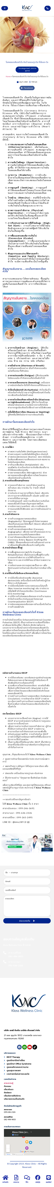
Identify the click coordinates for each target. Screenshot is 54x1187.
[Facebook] (19, 1047)
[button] (27, 88)
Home (8, 76)
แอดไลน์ (48, 1182)
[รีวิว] (27, 1177)
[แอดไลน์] (48, 1177)
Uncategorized (24, 68)
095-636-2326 (9, 1112)
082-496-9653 (10, 1119)
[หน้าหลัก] (5, 1177)
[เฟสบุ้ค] (37, 1177)
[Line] (24, 1047)
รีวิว (27, 1182)
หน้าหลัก (5, 1182)
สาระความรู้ (8, 1083)
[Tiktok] (34, 1047)
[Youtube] (29, 1047)
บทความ (16, 1182)
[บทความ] (16, 1177)
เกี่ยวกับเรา (8, 1089)
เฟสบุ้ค (37, 1182)
